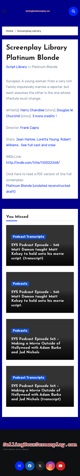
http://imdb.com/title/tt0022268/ (33, 163)
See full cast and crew (38, 145)
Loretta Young (48, 139)
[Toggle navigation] (4, 11)
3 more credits (43, 116)
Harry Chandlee (33, 110)
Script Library (16, 67)
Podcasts (20, 283)
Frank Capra (29, 128)
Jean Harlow (25, 139)
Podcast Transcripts (28, 237)
